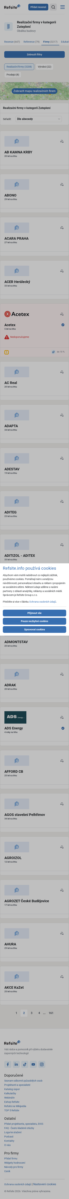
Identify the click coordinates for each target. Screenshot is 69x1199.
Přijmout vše (34, 613)
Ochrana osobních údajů (42, 601)
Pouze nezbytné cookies (34, 621)
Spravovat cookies (34, 629)
